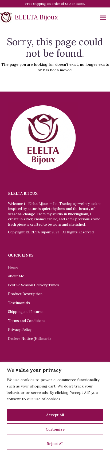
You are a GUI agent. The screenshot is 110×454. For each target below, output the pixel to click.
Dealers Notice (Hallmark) (29, 338)
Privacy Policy (20, 329)
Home (13, 267)
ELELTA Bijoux (36, 17)
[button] (103, 18)
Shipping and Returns (26, 311)
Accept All (55, 414)
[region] (55, 408)
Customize (55, 429)
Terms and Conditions (26, 321)
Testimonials (19, 303)
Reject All (55, 443)
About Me (16, 276)
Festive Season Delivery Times (33, 285)
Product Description (25, 294)
